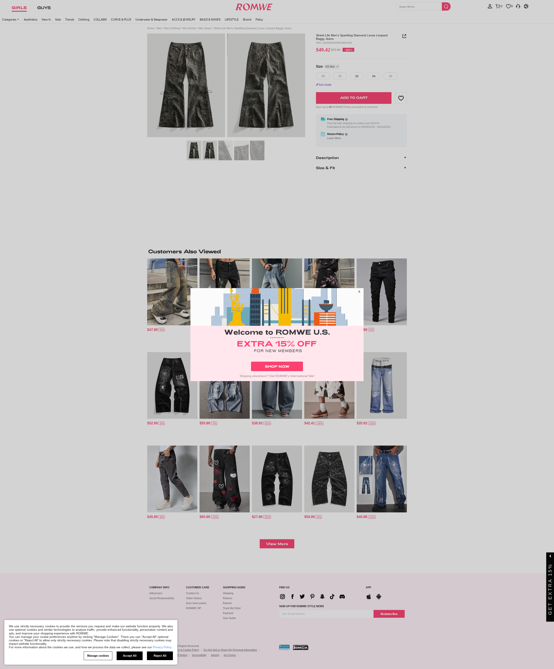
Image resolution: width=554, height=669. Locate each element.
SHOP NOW (277, 366)
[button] (359, 292)
